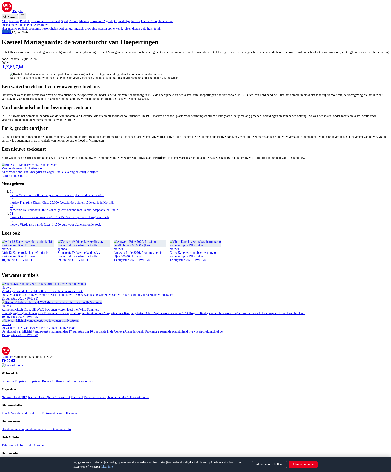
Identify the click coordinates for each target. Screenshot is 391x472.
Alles (5, 21)
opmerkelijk (116, 28)
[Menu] (22, 16)
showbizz (91, 28)
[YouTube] (13, 361)
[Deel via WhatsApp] (12, 67)
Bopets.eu (34, 381)
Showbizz (96, 21)
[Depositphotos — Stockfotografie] (12, 365)
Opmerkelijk (122, 21)
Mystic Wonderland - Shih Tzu (21, 413)
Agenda (108, 21)
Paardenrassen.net (36, 429)
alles (4, 28)
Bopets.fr (48, 381)
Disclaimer (8, 24)
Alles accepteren (303, 464)
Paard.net (77, 397)
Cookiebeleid (24, 24)
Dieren (145, 21)
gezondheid (49, 28)
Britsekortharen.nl (53, 413)
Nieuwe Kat (62, 397)
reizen (128, 28)
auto (144, 28)
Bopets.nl (21, 381)
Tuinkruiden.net (34, 445)
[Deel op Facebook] (4, 67)
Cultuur (73, 21)
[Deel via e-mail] (21, 67)
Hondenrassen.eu (13, 429)
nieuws (13, 28)
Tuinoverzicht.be (12, 445)
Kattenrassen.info (59, 429)
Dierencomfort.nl (66, 381)
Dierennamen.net (95, 397)
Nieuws (14, 21)
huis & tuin (154, 28)
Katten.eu (72, 413)
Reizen (135, 21)
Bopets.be (8, 381)
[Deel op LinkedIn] (17, 67)
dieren (136, 28)
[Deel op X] (8, 67)
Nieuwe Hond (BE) (14, 397)
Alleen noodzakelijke (269, 464)
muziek (79, 28)
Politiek (25, 21)
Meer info (107, 466)
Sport (64, 21)
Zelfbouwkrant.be (137, 397)
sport (61, 28)
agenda (103, 28)
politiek (23, 28)
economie (35, 28)
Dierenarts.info (116, 397)
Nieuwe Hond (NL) (41, 397)
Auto (153, 21)
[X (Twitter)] (9, 361)
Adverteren (41, 24)
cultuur (69, 28)
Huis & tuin (165, 21)
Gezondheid (52, 21)
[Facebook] (4, 361)
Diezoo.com (85, 381)
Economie (37, 21)
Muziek (84, 21)
